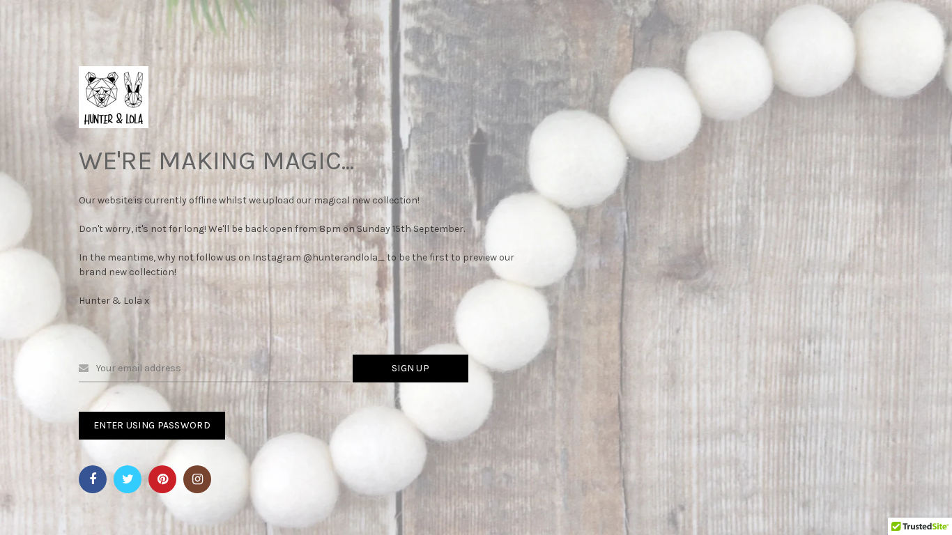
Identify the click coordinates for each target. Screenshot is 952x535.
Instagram (197, 479)
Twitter (127, 479)
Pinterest (162, 479)
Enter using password (151, 425)
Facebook (93, 479)
